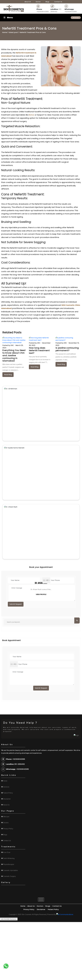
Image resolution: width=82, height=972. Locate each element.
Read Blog (8, 374)
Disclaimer (41, 909)
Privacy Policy (28, 909)
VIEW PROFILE (41, 594)
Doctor (38, 2)
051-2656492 (56, 10)
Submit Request (16, 604)
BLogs (47, 906)
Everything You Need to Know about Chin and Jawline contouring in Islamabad (13, 355)
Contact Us (58, 2)
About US (27, 2)
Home (4, 32)
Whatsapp (76, 17)
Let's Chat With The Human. (8, 919)
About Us (31, 906)
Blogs (47, 2)
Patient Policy (53, 909)
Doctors (40, 906)
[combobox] (46, 580)
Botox (31, 115)
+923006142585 (42, 10)
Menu (10, 17)
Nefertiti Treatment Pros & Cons (33, 32)
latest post (13, 32)
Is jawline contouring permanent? (67, 349)
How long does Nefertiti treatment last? (39, 350)
